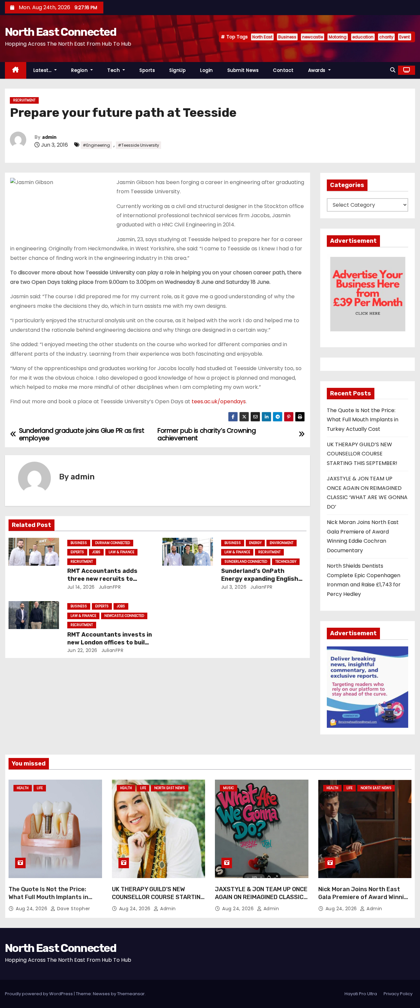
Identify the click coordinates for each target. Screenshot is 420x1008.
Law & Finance (121, 552)
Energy (255, 542)
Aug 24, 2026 (32, 908)
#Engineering (96, 145)
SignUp (177, 70)
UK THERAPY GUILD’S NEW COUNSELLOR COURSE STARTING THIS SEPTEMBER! (362, 454)
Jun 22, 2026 (82, 650)
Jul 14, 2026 (81, 587)
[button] (392, 70)
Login (206, 70)
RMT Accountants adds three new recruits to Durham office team (102, 578)
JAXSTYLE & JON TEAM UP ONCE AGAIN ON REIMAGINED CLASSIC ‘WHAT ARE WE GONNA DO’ (261, 897)
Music (228, 788)
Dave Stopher (72, 908)
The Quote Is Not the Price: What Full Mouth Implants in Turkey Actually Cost (362, 420)
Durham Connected (112, 542)
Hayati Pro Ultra (361, 994)
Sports (147, 70)
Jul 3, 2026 (234, 587)
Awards (317, 70)
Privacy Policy (398, 994)
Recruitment (24, 100)
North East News (169, 788)
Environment (281, 542)
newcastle (312, 37)
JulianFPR (109, 587)
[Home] (15, 70)
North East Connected (60, 32)
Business (287, 37)
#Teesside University (138, 145)
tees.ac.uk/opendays (219, 401)
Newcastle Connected (124, 615)
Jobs (96, 552)
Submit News (243, 70)
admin (49, 137)
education (362, 37)
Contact (283, 70)
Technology (285, 561)
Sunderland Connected (245, 561)
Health (23, 788)
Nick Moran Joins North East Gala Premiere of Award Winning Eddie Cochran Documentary (364, 897)
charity (386, 37)
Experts (77, 552)
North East (262, 37)
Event (404, 37)
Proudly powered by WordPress (39, 994)
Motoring (337, 37)
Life (40, 788)
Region (80, 70)
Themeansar (131, 994)
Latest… (43, 70)
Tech (114, 70)
